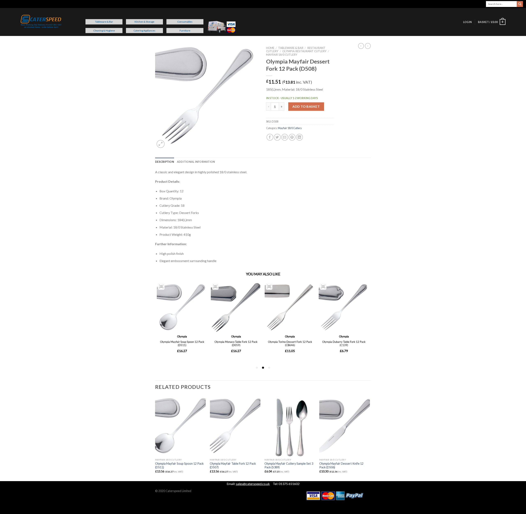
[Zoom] (161, 144)
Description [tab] (164, 161)
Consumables (185, 21)
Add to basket (306, 106)
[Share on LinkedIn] (299, 137)
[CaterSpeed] (41, 22)
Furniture (185, 30)
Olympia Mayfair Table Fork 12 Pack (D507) (233, 465)
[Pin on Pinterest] (292, 137)
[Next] (370, 438)
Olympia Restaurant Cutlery (304, 51)
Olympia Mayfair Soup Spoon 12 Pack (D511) (179, 465)
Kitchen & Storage (144, 21)
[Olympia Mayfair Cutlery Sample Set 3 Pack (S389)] (289, 425)
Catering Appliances (144, 30)
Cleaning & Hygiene (104, 30)
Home (270, 48)
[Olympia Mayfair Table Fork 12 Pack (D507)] (235, 425)
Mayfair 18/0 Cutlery (281, 54)
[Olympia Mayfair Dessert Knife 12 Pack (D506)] (344, 425)
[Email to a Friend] (284, 137)
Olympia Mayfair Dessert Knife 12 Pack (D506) (341, 465)
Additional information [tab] (196, 161)
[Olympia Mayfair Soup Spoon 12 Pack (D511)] (180, 425)
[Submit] (520, 4)
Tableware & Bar (104, 21)
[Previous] (155, 438)
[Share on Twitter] (277, 137)
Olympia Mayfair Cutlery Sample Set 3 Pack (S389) (288, 465)
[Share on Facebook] (269, 137)
